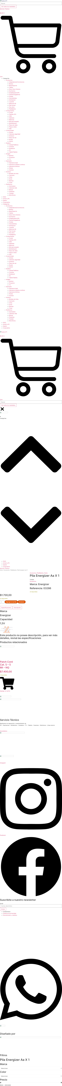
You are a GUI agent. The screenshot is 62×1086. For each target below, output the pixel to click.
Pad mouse (12, 105)
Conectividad (10, 130)
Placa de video (13, 125)
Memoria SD (12, 103)
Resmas (11, 180)
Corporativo (6, 202)
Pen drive (11, 107)
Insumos (8, 171)
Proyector (12, 157)
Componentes (10, 110)
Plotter (11, 168)
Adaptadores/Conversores (16, 82)
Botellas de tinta (13, 173)
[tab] (6, 607)
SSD (10, 128)
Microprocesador (14, 121)
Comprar (21, 602)
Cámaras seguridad (14, 134)
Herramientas (13, 98)
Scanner (11, 170)
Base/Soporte (13, 85)
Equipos (8, 143)
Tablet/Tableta (13, 152)
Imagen (8, 154)
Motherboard (13, 123)
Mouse (11, 189)
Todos (46, 573)
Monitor (11, 155)
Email (1, 903)
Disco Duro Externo (14, 89)
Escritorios (12, 91)
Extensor (11, 136)
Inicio (1, 570)
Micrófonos (12, 195)
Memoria (11, 119)
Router (11, 139)
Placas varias (13, 127)
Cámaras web (13, 188)
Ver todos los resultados (8, 6)
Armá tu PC (6, 198)
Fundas (11, 96)
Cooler (11, 112)
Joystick (11, 101)
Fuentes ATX (12, 114)
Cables (11, 87)
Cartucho (11, 175)
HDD (10, 116)
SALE (4, 197)
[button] (2, 661)
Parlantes (11, 191)
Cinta (10, 177)
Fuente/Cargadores (14, 94)
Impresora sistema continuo (17, 164)
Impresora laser (13, 163)
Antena (11, 132)
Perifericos (9, 184)
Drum (10, 179)
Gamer (5, 200)
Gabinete (11, 118)
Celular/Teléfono (13, 145)
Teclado (11, 193)
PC (10, 150)
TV (10, 159)
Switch (11, 141)
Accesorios (9, 80)
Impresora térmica (14, 166)
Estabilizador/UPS (14, 92)
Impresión (9, 161)
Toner (10, 182)
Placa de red (12, 137)
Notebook (12, 148)
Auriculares (12, 186)
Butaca (11, 84)
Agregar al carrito (11, 602)
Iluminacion (12, 100)
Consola (11, 146)
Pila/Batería (12, 109)
